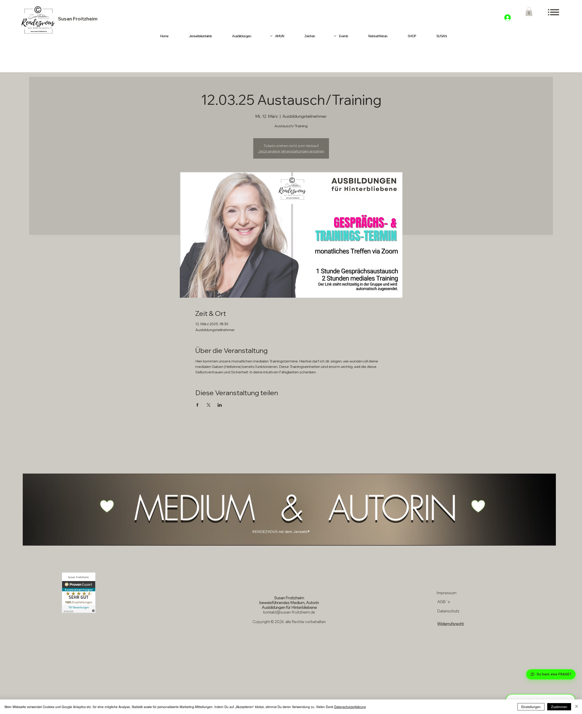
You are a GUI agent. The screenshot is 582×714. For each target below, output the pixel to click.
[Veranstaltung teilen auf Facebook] (197, 405)
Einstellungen (531, 706)
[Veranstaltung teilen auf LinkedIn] (220, 405)
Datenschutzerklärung (350, 706)
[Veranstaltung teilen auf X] (208, 405)
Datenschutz (448, 611)
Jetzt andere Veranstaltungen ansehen (291, 151)
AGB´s (443, 601)
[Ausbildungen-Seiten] (271, 36)
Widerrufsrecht (450, 623)
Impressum (446, 592)
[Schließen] (576, 706)
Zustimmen (559, 706)
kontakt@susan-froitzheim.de (289, 612)
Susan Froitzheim (78, 19)
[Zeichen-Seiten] (335, 36)
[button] (529, 11)
